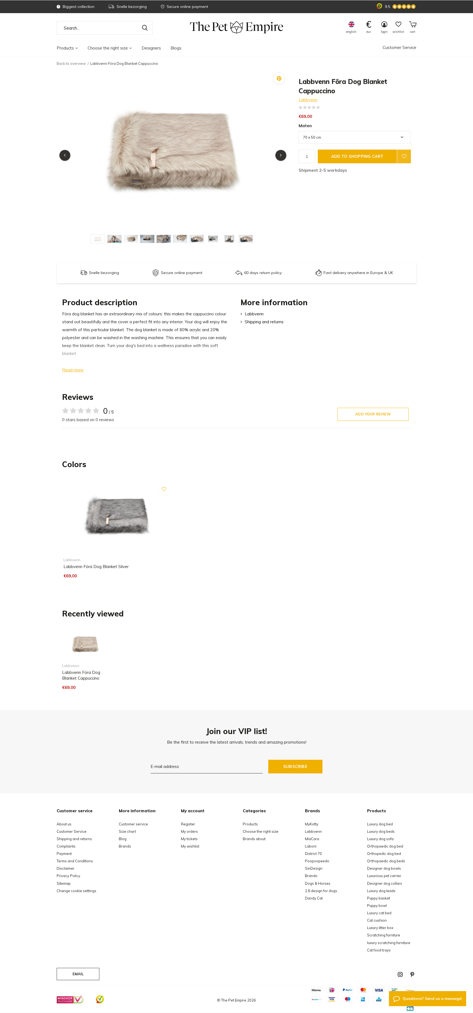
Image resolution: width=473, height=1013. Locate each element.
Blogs (176, 48)
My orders (189, 831)
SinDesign (313, 868)
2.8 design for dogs (321, 891)
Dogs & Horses (317, 883)
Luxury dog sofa (380, 839)
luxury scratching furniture (388, 943)
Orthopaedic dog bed (385, 846)
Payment (64, 853)
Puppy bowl (377, 905)
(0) (323, 107)
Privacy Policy (68, 876)
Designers (151, 48)
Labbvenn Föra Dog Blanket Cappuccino (81, 675)
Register (188, 824)
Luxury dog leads (381, 891)
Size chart (127, 831)
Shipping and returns (264, 321)
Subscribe (295, 766)
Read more (72, 369)
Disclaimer (65, 868)
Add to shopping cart (357, 156)
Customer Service (399, 47)
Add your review (373, 414)
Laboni (310, 846)
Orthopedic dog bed (384, 853)
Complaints (66, 846)
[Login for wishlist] (404, 156)
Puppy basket (378, 898)
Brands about (254, 839)
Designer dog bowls (384, 868)
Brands (125, 846)
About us (64, 824)
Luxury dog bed (380, 824)
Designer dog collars (384, 883)
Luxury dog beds (381, 831)
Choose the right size (108, 48)
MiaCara (312, 839)
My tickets (189, 839)
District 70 (313, 853)
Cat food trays (379, 950)
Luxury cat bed (379, 913)
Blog (122, 839)
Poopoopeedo (317, 861)
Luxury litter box (380, 927)
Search (144, 28)
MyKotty (311, 824)
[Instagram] (400, 974)
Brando (311, 876)
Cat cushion (377, 920)
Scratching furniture (383, 935)
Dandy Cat (314, 898)
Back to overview (71, 63)
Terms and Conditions (75, 861)
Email (78, 974)
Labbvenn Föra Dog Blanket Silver (96, 566)
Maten (305, 125)
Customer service (133, 824)
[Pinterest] (412, 974)
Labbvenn (308, 99)
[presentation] (64, 155)
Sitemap (64, 883)
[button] (99, 239)
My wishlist (190, 846)
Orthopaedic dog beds (386, 861)
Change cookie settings (76, 891)
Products (65, 48)
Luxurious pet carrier (384, 876)
